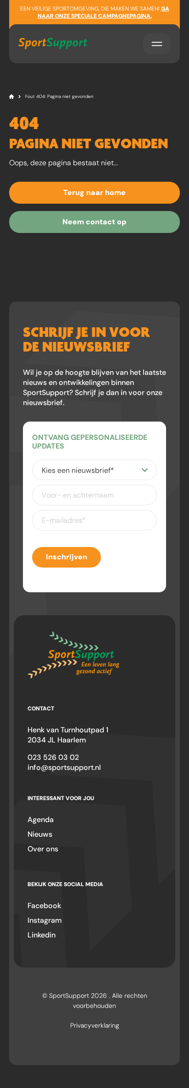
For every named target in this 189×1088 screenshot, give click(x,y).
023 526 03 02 (53, 757)
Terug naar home (94, 192)
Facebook (44, 905)
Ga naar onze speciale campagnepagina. (103, 12)
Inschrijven (66, 557)
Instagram (45, 920)
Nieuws (40, 834)
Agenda (41, 819)
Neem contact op (94, 222)
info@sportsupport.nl (64, 767)
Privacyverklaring (94, 1025)
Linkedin (42, 935)
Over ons (43, 849)
